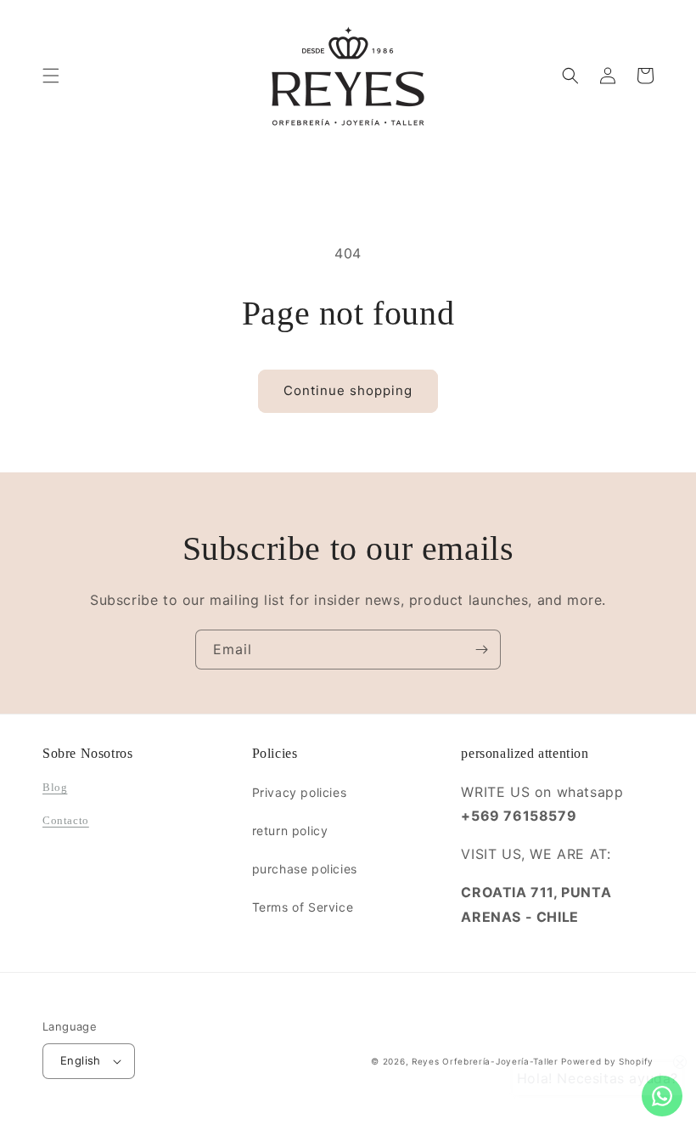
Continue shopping (348, 390)
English (80, 1060)
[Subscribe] (481, 650)
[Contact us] (662, 1096)
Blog (54, 787)
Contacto (65, 820)
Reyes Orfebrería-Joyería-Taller (485, 1061)
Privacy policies (299, 792)
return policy (290, 830)
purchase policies (304, 869)
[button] (51, 75)
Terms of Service (303, 907)
